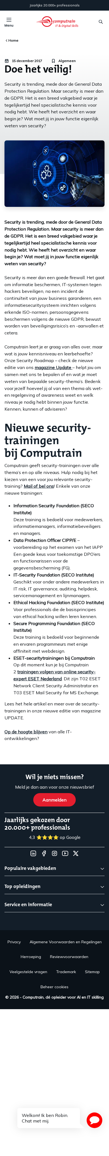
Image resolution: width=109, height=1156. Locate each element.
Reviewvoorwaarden (69, 956)
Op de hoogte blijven (26, 731)
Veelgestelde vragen (28, 971)
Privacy (14, 941)
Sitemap (92, 971)
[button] (94, 1120)
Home (13, 40)
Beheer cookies (54, 986)
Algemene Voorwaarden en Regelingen (66, 941)
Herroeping (31, 956)
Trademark (66, 971)
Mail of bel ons (39, 486)
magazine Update (53, 367)
